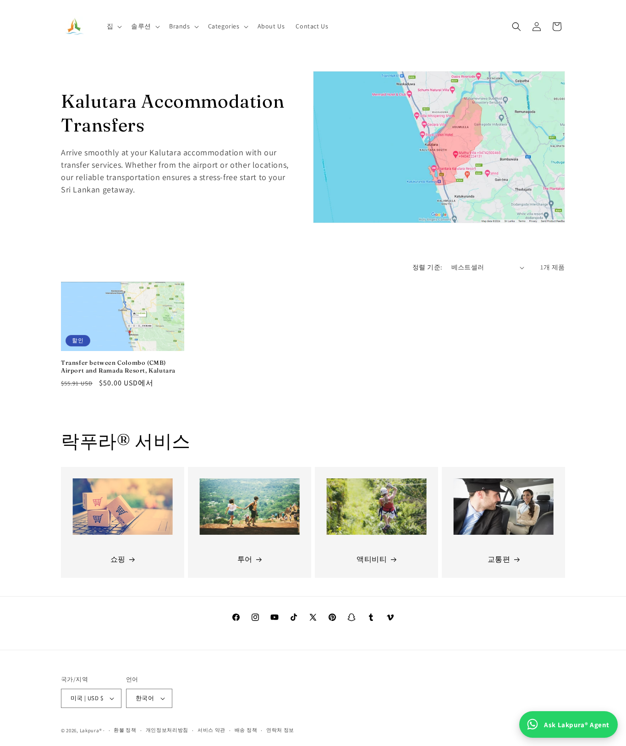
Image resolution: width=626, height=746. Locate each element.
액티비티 (372, 559)
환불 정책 (125, 730)
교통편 (499, 559)
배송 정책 (246, 730)
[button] (113, 26)
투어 (245, 559)
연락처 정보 (280, 730)
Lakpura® (91, 730)
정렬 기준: (427, 267)
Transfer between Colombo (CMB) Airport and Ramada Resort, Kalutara (118, 366)
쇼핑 (118, 559)
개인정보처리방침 (167, 730)
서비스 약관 (211, 730)
